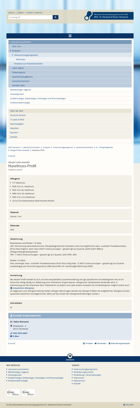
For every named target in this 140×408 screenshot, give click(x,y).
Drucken (89, 343)
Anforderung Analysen (120, 343)
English (11, 13)
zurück (12, 156)
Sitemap (21, 13)
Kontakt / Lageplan (34, 13)
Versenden (101, 343)
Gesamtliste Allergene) (23, 288)
